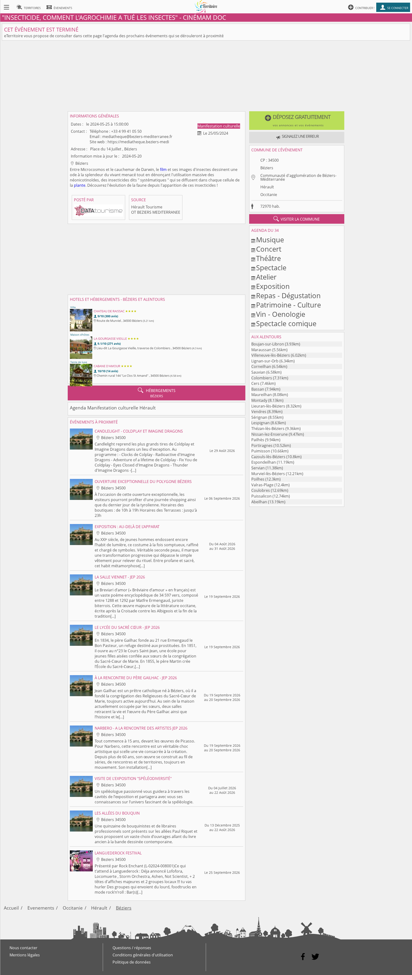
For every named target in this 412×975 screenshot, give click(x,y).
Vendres (258, 411)
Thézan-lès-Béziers (267, 428)
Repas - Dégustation (288, 295)
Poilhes (257, 479)
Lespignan (260, 422)
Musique (270, 239)
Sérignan (259, 417)
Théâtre (268, 258)
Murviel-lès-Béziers (268, 473)
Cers (255, 383)
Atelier (266, 276)
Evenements (40, 908)
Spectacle (271, 267)
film (163, 169)
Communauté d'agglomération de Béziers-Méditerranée (298, 177)
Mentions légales (25, 955)
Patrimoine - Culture (288, 304)
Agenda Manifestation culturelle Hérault (113, 407)
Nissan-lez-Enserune (269, 434)
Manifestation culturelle (218, 126)
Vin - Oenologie (280, 314)
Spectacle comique (286, 323)
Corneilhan (261, 366)
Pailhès (257, 439)
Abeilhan (259, 501)
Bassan (257, 389)
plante (79, 185)
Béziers (266, 167)
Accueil (11, 908)
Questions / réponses (132, 947)
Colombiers (261, 378)
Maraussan (261, 349)
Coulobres (260, 490)
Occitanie (268, 194)
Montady (259, 400)
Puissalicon (261, 496)
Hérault (267, 187)
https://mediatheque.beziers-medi (138, 141)
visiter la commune (296, 219)
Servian (258, 468)
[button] (296, 120)
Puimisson (260, 451)
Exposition (273, 286)
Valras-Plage (262, 485)
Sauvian (258, 372)
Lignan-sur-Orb (264, 361)
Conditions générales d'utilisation (143, 955)
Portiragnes (262, 445)
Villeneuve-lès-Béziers (270, 355)
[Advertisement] (206, 75)
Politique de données (132, 962)
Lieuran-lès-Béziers (268, 406)
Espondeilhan (263, 462)
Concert (268, 249)
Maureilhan (261, 394)
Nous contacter (23, 947)
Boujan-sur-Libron (267, 344)
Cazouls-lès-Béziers (268, 456)
